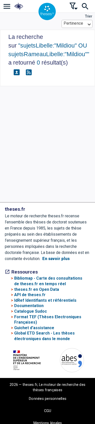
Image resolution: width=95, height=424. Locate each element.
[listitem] (7, 6)
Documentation (29, 305)
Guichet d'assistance (34, 327)
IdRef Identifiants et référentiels (45, 300)
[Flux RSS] (29, 72)
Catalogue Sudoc (30, 311)
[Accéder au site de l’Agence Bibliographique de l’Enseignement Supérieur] (72, 361)
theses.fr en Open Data (36, 289)
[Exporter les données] (16, 72)
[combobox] (77, 24)
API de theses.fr (30, 294)
